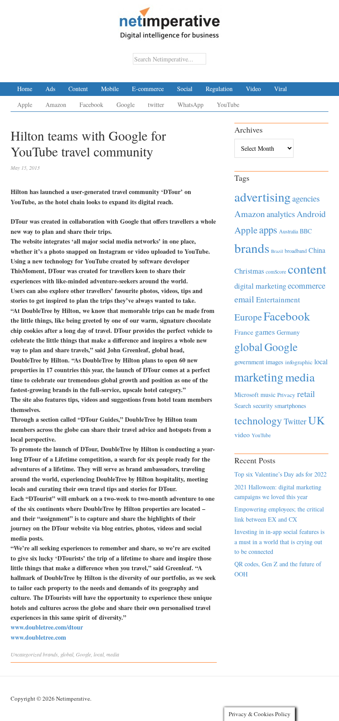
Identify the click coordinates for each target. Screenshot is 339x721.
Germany (288, 332)
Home (24, 88)
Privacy (286, 395)
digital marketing (260, 286)
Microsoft (246, 394)
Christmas (249, 271)
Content (78, 88)
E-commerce (148, 88)
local (99, 654)
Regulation (219, 88)
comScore (276, 271)
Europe (248, 317)
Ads (50, 88)
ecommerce (306, 285)
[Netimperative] (170, 19)
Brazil (277, 251)
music (267, 394)
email (244, 299)
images (274, 362)
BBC (306, 231)
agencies (306, 198)
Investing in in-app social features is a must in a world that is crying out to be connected (279, 541)
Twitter (295, 421)
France (243, 332)
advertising (262, 196)
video (242, 434)
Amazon (55, 104)
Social (184, 88)
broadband (296, 250)
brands (50, 654)
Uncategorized (26, 654)
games (265, 332)
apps (268, 229)
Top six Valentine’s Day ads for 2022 (280, 474)
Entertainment (278, 299)
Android (311, 214)
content (307, 268)
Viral (280, 88)
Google (126, 104)
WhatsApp (190, 104)
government (249, 362)
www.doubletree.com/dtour (47, 627)
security (263, 405)
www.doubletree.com (38, 637)
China (317, 250)
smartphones (290, 405)
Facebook (91, 104)
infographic (299, 362)
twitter (156, 104)
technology (258, 420)
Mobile (110, 88)
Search (242, 405)
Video (253, 88)
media (112, 654)
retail (306, 394)
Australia (288, 231)
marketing (258, 377)
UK (316, 419)
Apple (24, 104)
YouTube (228, 104)
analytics (281, 213)
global (66, 654)
